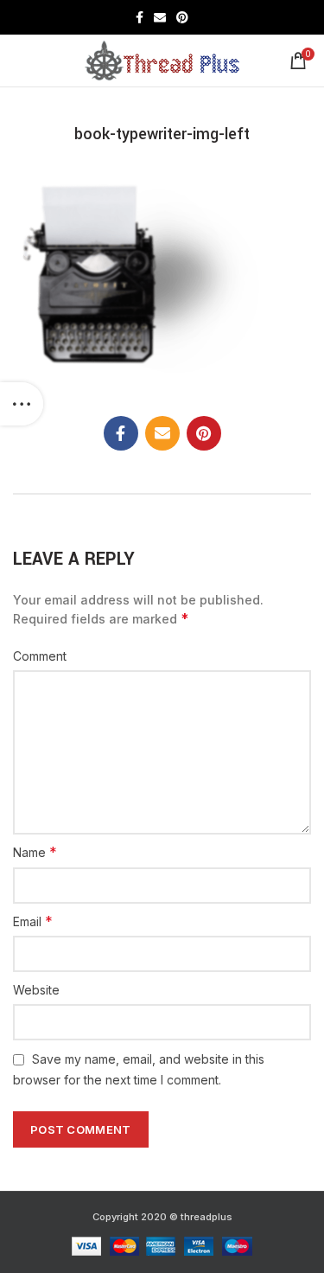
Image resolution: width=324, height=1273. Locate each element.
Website (36, 989)
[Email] (160, 17)
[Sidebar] (21, 403)
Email (33, 921)
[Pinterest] (182, 17)
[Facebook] (139, 17)
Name (35, 851)
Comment (40, 656)
